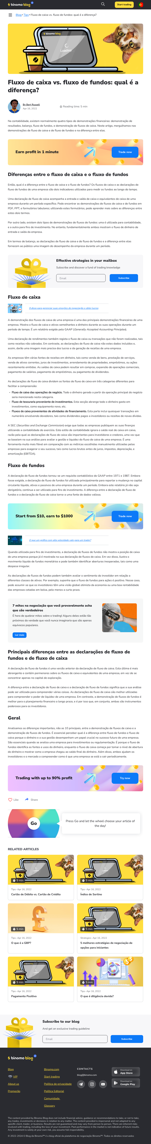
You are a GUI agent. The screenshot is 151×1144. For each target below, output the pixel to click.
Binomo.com (51, 1069)
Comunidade (52, 1098)
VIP (15, 1077)
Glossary (49, 1106)
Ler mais (19, 635)
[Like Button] (10, 800)
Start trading (124, 4)
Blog (11, 1069)
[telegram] (81, 1084)
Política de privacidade (58, 1084)
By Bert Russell (31, 104)
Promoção (14, 1091)
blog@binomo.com (87, 1075)
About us (13, 1084)
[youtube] (103, 1084)
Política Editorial (54, 1091)
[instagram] (92, 1084)
